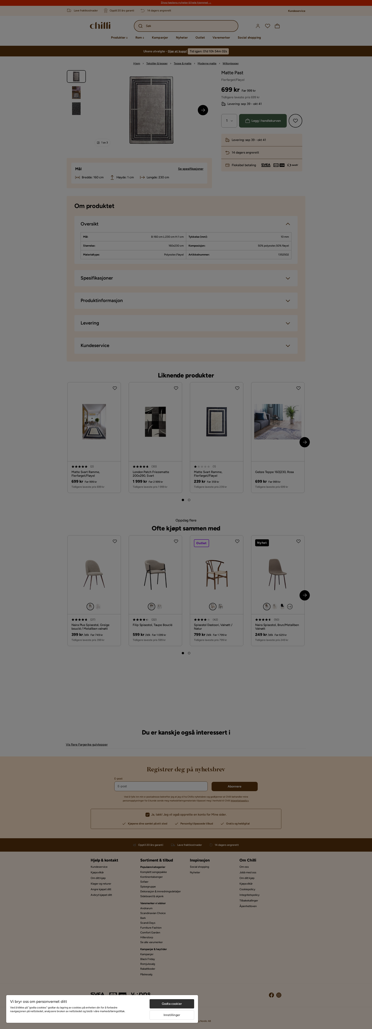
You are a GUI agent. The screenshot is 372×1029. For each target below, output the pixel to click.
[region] (102, 1009)
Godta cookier (172, 1004)
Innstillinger (172, 1015)
